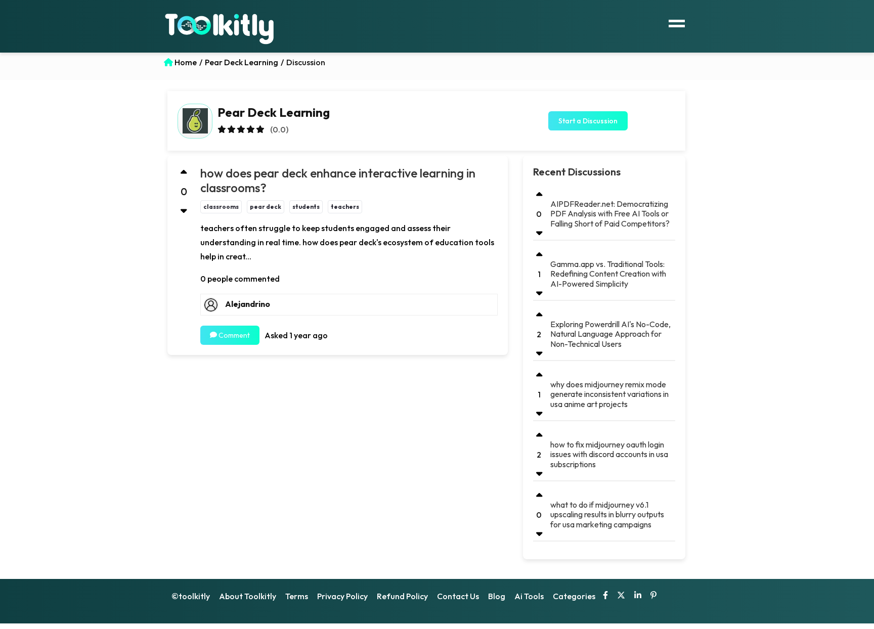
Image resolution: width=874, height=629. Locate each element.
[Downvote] (184, 210)
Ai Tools (529, 596)
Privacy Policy (342, 596)
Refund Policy (402, 596)
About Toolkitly (247, 596)
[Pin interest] (653, 596)
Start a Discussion (588, 120)
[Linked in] (637, 596)
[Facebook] (605, 596)
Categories (574, 596)
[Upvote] (184, 172)
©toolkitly (190, 596)
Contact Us (458, 596)
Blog (496, 596)
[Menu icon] (677, 22)
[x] (621, 596)
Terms (296, 596)
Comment (233, 335)
